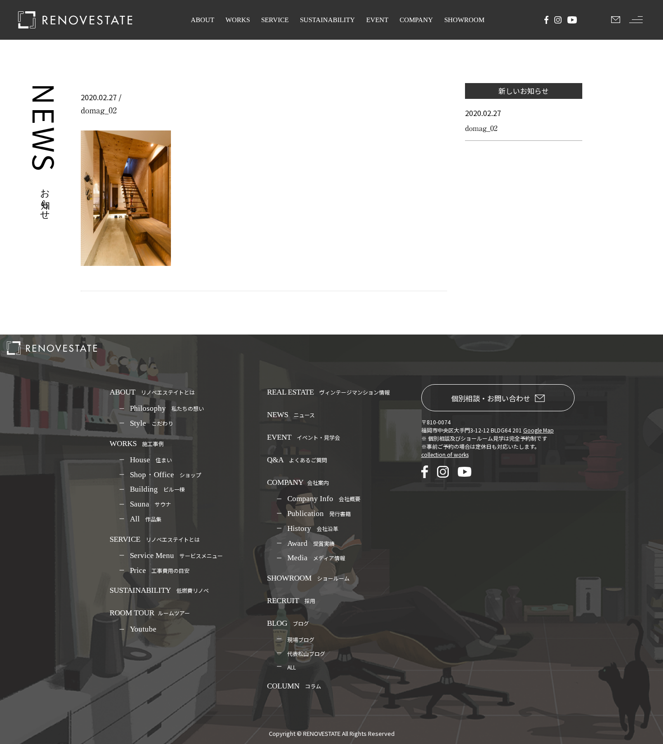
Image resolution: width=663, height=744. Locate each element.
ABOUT (202, 19)
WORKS (238, 19)
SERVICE (275, 19)
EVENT (377, 19)
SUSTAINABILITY (327, 19)
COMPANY (416, 19)
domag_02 (481, 128)
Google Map (538, 430)
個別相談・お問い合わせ (490, 398)
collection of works (445, 454)
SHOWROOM (464, 19)
